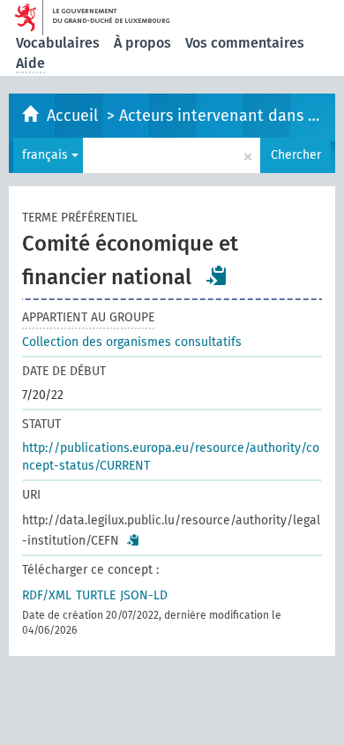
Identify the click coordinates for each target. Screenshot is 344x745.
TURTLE (96, 595)
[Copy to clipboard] (217, 275)
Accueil (74, 115)
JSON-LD (144, 595)
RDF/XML (46, 595)
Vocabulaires (58, 42)
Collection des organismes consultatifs (132, 342)
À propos (142, 42)
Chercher (296, 154)
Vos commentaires (244, 42)
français (46, 154)
